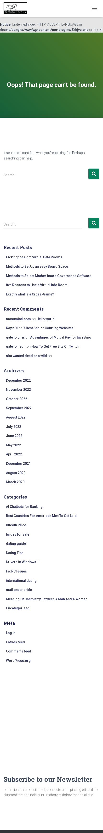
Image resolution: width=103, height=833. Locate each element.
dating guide (16, 543)
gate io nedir (16, 346)
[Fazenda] (17, 8)
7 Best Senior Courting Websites (48, 328)
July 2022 (13, 427)
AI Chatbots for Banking (24, 507)
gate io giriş (15, 337)
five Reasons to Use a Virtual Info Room (37, 285)
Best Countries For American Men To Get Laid (41, 516)
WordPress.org (18, 661)
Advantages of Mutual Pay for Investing (60, 337)
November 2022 (18, 389)
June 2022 (14, 436)
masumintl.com (18, 319)
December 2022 (18, 380)
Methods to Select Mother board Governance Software (48, 276)
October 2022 (16, 399)
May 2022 (13, 445)
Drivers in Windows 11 (23, 562)
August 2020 (15, 473)
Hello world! (46, 319)
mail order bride (19, 590)
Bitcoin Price (16, 525)
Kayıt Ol (12, 328)
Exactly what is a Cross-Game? (30, 294)
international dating (21, 581)
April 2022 (14, 454)
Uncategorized (17, 608)
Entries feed (15, 642)
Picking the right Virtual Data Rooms (34, 257)
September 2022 (19, 408)
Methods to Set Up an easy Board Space (37, 266)
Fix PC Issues (16, 571)
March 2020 (15, 482)
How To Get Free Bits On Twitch (55, 346)
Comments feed (18, 651)
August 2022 (15, 417)
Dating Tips (14, 553)
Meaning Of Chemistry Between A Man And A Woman (46, 599)
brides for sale (17, 534)
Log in (11, 633)
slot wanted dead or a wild (26, 356)
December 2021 (18, 463)
